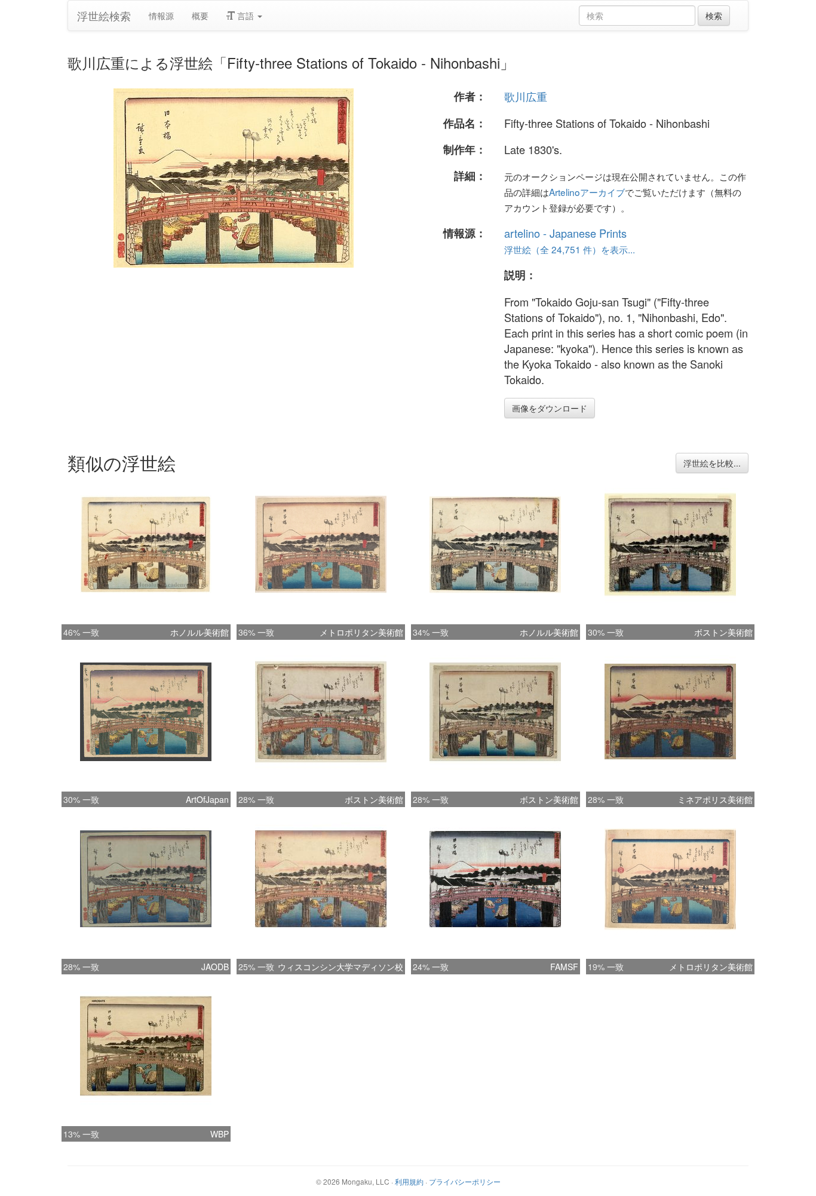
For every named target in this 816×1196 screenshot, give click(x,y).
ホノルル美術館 (199, 632)
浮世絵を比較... (712, 463)
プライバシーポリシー (465, 1181)
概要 (200, 16)
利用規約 (409, 1181)
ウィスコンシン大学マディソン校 (340, 967)
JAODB (215, 967)
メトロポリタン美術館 (361, 632)
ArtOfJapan (207, 799)
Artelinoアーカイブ (587, 191)
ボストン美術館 (723, 632)
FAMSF (564, 967)
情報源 (161, 16)
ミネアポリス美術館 (715, 799)
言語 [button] (245, 16)
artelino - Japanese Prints (565, 233)
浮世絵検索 (104, 15)
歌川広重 (525, 96)
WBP (219, 1134)
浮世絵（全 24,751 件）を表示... (569, 249)
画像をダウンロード (549, 408)
